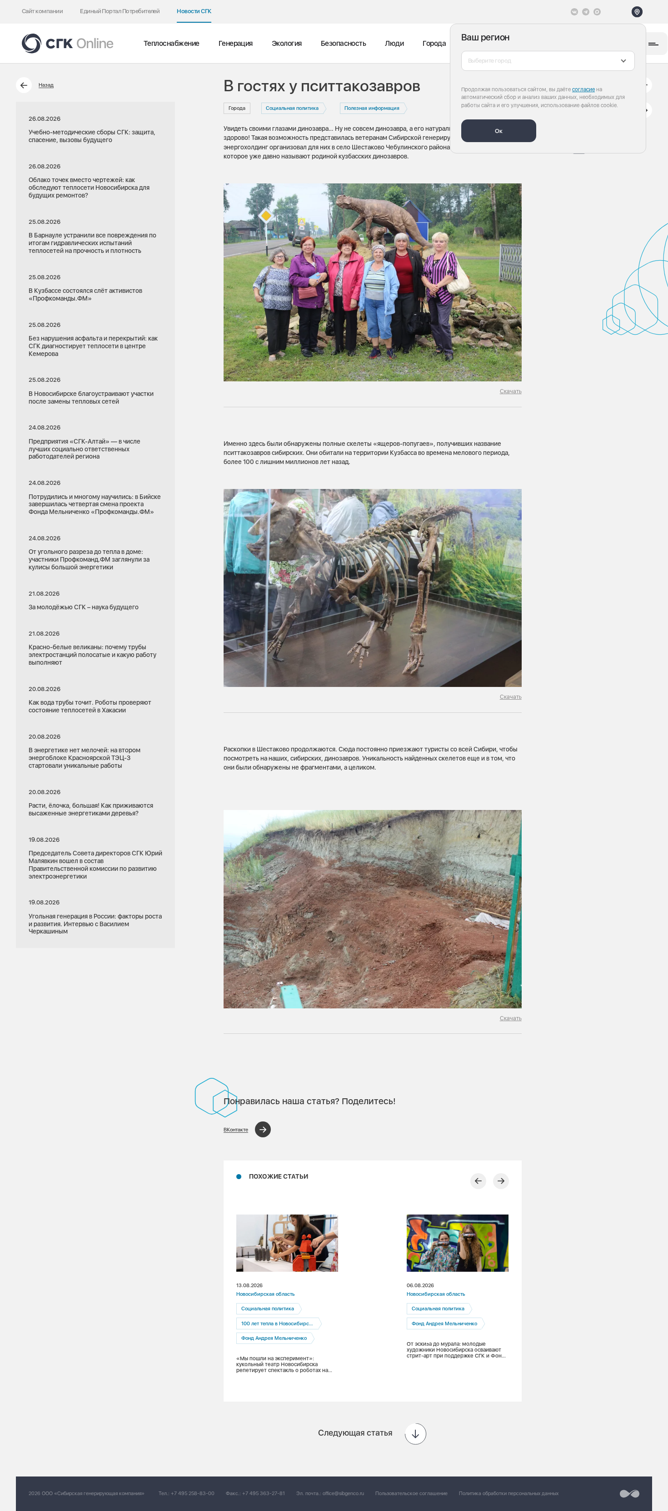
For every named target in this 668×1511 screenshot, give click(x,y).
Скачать (511, 391)
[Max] (597, 11)
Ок (499, 130)
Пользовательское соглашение (411, 1493)
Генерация (236, 43)
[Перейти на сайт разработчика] (629, 1493)
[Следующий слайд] (501, 1181)
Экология (287, 43)
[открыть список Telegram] (585, 11)
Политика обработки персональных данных (508, 1493)
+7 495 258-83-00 (192, 1493)
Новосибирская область (265, 1294)
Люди (394, 43)
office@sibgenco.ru (343, 1493)
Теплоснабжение (171, 43)
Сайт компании (42, 11)
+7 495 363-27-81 (263, 1493)
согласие (583, 89)
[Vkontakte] (574, 11)
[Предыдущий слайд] (478, 1181)
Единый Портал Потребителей (120, 11)
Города (434, 43)
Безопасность (343, 43)
